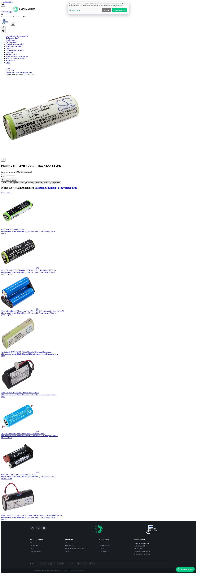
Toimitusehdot (104, 546)
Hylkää (106, 10)
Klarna (43, 564)
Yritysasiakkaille (35, 551)
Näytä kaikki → (6, 193)
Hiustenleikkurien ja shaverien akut (19, 72)
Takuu (67, 551)
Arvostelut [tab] (38, 183)
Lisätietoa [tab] (29, 183)
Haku (24, 17)
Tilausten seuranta (70, 543)
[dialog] (98, 8)
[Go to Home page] (18, 12)
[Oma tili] (3, 27)
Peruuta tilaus (69, 546)
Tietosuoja (102, 548)
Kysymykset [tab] (56, 183)
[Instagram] (38, 528)
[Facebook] (32, 528)
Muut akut (10, 70)
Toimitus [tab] (47, 183)
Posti (91, 564)
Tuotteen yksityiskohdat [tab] (16, 183)
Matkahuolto (82, 564)
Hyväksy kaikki (119, 10)
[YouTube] (43, 528)
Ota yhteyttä (34, 546)
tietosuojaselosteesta (116, 6)
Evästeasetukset (104, 551)
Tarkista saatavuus (24, 172)
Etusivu (8, 68)
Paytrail (60, 564)
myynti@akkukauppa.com (142, 551)
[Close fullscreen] (3, 160)
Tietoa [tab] (4, 183)
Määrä (3, 176)
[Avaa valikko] (3, 5)
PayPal (52, 564)
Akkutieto (33, 543)
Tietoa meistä (103, 543)
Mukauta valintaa (74, 10)
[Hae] (13, 24)
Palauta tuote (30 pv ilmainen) (74, 548)
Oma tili (32, 548)
